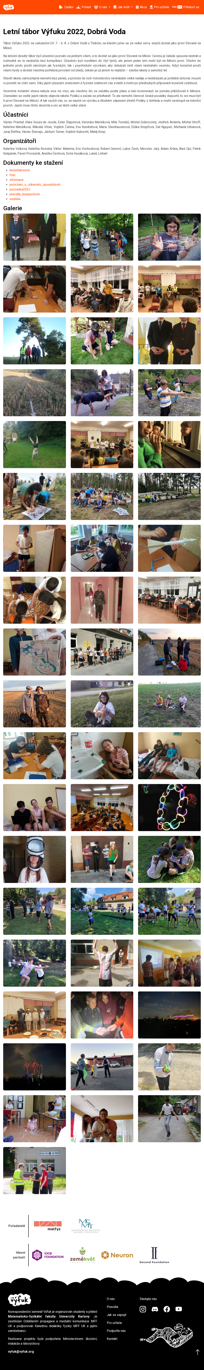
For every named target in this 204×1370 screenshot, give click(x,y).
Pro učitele (114, 1323)
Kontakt (112, 1339)
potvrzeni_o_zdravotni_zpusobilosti (35, 184)
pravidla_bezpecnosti (25, 194)
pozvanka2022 (20, 189)
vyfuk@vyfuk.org (21, 1351)
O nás (111, 1299)
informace (17, 180)
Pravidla (112, 1307)
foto (12, 175)
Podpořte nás (116, 1331)
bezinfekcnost (20, 170)
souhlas (15, 199)
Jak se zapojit (116, 1315)
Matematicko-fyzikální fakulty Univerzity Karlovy (48, 1316)
